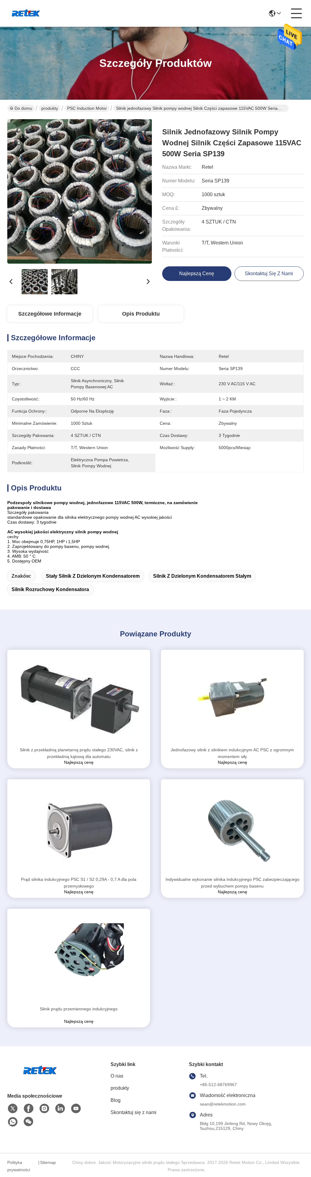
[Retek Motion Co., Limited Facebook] (28, 1108)
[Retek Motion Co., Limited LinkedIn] (60, 1108)
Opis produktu (141, 314)
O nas (117, 1075)
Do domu (23, 108)
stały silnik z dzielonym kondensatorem (93, 576)
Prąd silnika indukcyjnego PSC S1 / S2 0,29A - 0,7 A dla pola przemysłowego (78, 882)
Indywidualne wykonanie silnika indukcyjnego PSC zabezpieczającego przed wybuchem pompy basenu (232, 882)
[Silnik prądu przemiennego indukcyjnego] (78, 957)
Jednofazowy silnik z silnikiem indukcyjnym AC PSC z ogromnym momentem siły (232, 753)
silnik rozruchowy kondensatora (50, 589)
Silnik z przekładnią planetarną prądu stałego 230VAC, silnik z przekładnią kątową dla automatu (79, 753)
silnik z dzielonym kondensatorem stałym (202, 576)
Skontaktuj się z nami (133, 1112)
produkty (49, 108)
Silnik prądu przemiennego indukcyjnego (79, 1008)
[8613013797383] (12, 1122)
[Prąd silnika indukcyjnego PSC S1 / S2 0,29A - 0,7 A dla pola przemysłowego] (78, 827)
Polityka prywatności (18, 1166)
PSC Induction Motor (87, 108)
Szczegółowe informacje (49, 314)
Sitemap (48, 1162)
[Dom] (40, 1078)
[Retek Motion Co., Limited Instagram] (44, 1108)
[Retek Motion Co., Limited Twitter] (12, 1108)
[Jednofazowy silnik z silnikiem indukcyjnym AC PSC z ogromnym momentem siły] (232, 698)
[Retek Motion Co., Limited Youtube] (75, 1108)
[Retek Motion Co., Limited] (26, 13)
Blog (116, 1100)
